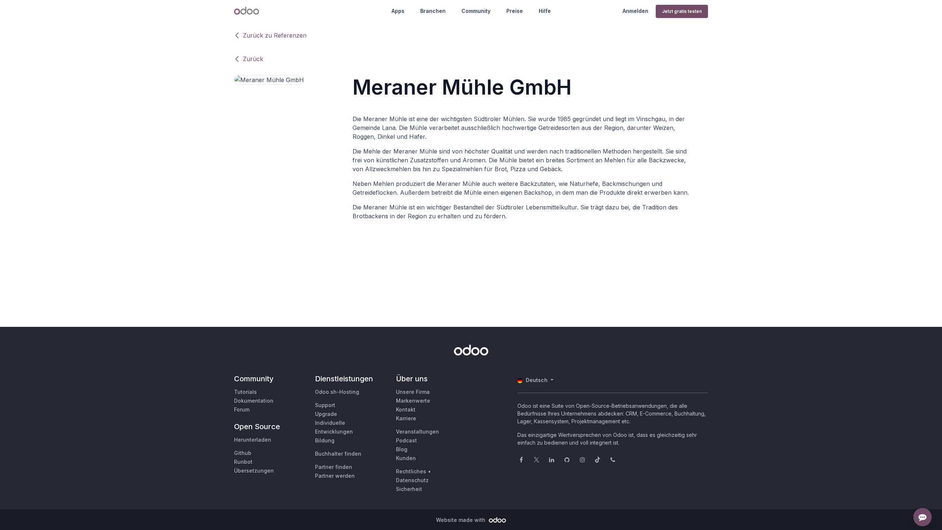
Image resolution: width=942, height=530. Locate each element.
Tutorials (245, 392)
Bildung (324, 440)
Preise (514, 11)
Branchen (433, 11)
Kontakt (405, 409)
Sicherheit (409, 489)
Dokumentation (253, 401)
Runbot (243, 462)
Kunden (406, 458)
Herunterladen (252, 440)
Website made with (461, 520)
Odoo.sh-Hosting (337, 392)
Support (325, 405)
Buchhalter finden (338, 454)
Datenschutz (412, 480)
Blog (401, 449)
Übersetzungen (254, 470)
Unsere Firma (413, 392)
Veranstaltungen (417, 431)
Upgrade (326, 414)
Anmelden (635, 11)
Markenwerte (413, 401)
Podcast (406, 440)
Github (242, 453)
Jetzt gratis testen (682, 11)
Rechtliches (411, 471)
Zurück (253, 59)
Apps (398, 11)
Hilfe (545, 11)
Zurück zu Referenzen (275, 35)
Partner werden (335, 476)
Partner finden (333, 467)
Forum (241, 409)
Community (476, 11)
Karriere (406, 418)
